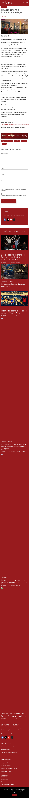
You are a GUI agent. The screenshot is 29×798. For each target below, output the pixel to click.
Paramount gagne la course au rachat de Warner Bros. (14, 312)
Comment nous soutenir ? (7, 781)
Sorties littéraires (6, 710)
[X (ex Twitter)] (14, 219)
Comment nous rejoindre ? (7, 784)
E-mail (2, 174)
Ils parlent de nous (6, 765)
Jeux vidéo (4, 577)
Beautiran (17, 141)
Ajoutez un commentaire (6, 15)
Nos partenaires (5, 763)
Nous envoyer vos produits (8, 746)
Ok (14, 795)
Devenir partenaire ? (6, 771)
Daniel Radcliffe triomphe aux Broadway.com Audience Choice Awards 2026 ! (13, 257)
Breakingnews (5, 308)
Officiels (11, 281)
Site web (3, 180)
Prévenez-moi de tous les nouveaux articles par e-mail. (13, 196)
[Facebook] (5, 219)
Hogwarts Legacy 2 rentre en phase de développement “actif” (14, 581)
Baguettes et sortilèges (7, 141)
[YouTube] (11, 219)
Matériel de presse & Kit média (9, 768)
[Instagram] (8, 219)
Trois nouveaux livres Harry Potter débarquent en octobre (13, 715)
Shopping (4, 6)
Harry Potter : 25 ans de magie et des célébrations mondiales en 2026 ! (13, 446)
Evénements (4, 281)
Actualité (4, 441)
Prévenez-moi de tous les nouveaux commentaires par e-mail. (14, 190)
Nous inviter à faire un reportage (9, 752)
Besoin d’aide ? (5, 779)
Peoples (3, 252)
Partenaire (24, 141)
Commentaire (4, 153)
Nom (2, 168)
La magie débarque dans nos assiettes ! (13, 285)
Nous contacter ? (5, 749)
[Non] (27, 792)
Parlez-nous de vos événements (9, 755)
